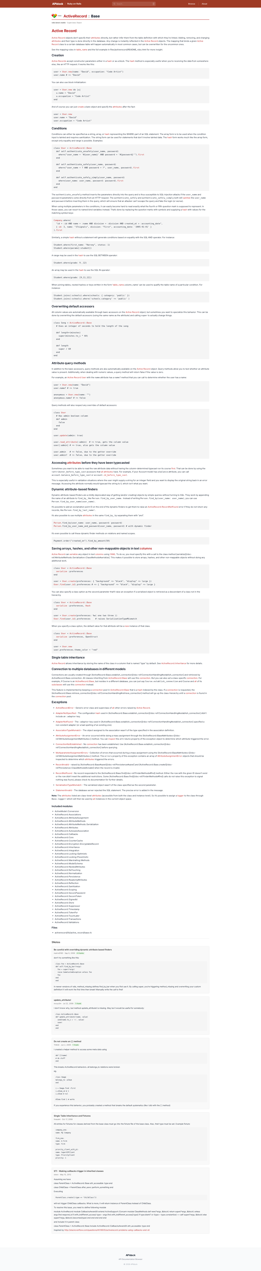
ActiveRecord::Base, (85, 681)
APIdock (57, 3)
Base (89, 148)
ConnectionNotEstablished (68, 744)
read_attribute (68, 442)
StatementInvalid (64, 790)
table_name (81, 49)
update (63, 435)
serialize (74, 554)
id (60, 227)
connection (145, 678)
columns (146, 548)
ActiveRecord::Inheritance (173, 663)
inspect (111, 739)
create (81, 106)
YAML (112, 554)
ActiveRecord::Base (117, 678)
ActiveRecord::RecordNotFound (163, 507)
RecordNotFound (64, 773)
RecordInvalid (62, 764)
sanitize (186, 198)
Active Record (64, 30)
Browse (191, 4)
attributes (95, 37)
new (70, 71)
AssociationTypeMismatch (68, 730)
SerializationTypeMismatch (69, 785)
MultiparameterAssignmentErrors (72, 752)
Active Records (59, 61)
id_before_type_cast (115, 475)
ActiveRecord (75, 16)
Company (58, 220)
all (102, 471)
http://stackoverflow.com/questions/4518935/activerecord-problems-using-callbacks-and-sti (107, 1230)
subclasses (57, 684)
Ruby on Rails (74, 3)
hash (109, 61)
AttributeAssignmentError (68, 735)
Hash (88, 605)
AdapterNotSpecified (66, 713)
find (62, 584)
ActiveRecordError (65, 708)
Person (57, 523)
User (64, 71)
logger (180, 795)
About (204, 4)
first (141, 154)
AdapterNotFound (64, 721)
